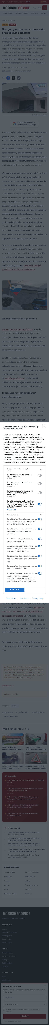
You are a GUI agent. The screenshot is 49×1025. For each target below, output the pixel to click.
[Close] (44, 427)
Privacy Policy (38, 598)
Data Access (24, 598)
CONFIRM (14, 590)
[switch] (40, 475)
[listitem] (24, 469)
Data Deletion (11, 598)
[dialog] (24, 512)
